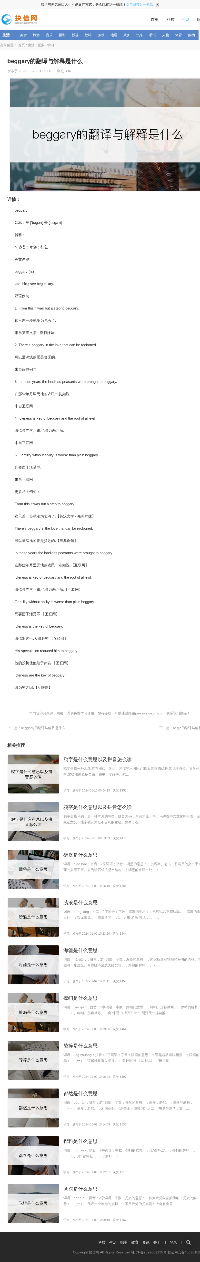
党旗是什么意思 (80, 1189)
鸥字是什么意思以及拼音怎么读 (97, 759)
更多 (41, 45)
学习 (50, 45)
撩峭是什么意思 (80, 998)
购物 (191, 35)
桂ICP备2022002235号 (149, 1252)
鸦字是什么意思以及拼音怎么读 (97, 807)
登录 (173, 1242)
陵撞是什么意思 (80, 1045)
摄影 (62, 35)
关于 (156, 1242)
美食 (23, 35)
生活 (186, 19)
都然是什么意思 (80, 1093)
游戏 (101, 35)
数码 (88, 35)
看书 (152, 35)
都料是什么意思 (80, 1141)
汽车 (139, 35)
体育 (178, 35)
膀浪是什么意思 (80, 902)
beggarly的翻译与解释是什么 (43, 728)
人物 (165, 35)
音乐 (49, 35)
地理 (113, 35)
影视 (75, 35)
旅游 (36, 35)
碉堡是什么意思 (80, 855)
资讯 (146, 1242)
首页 (155, 19)
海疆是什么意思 (80, 950)
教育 (135, 1242)
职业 (124, 1242)
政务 (126, 35)
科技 (171, 19)
